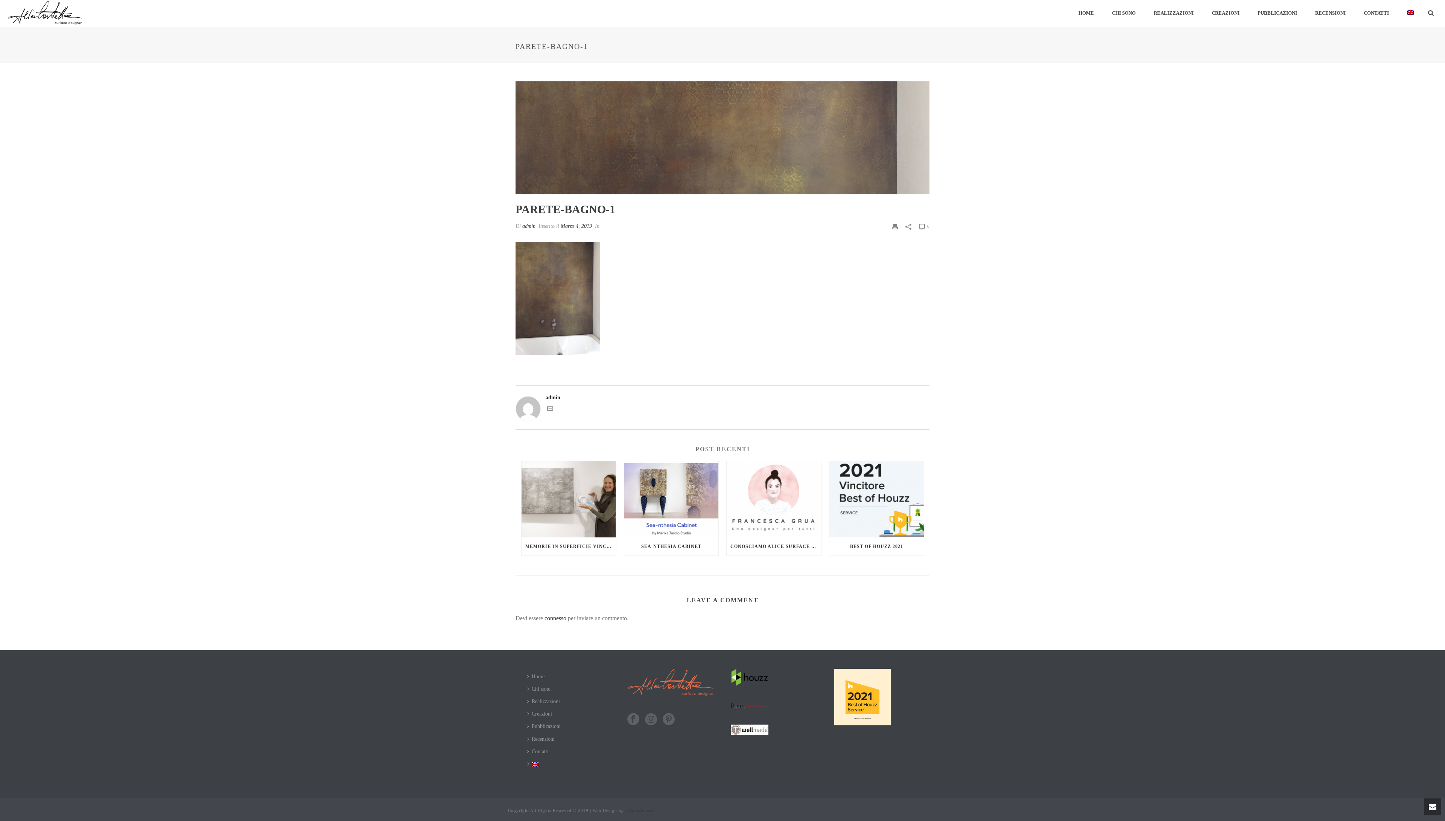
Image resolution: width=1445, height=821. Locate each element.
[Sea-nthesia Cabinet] (671, 499)
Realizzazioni (1174, 13)
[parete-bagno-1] (722, 137)
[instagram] (651, 719)
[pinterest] (669, 719)
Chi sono (1124, 13)
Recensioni (1330, 13)
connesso (555, 618)
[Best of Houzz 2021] (876, 499)
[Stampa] (895, 226)
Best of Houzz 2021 (876, 546)
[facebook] (633, 719)
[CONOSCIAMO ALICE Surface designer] (774, 499)
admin (528, 226)
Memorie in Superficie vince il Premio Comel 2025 (570, 546)
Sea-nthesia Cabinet (671, 546)
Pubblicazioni (1277, 13)
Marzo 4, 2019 (576, 226)
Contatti (1376, 13)
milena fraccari (641, 810)
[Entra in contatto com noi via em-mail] (550, 410)
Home (1086, 13)
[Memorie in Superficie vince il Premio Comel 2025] (569, 499)
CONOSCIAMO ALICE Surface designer (775, 546)
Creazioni (1226, 13)
